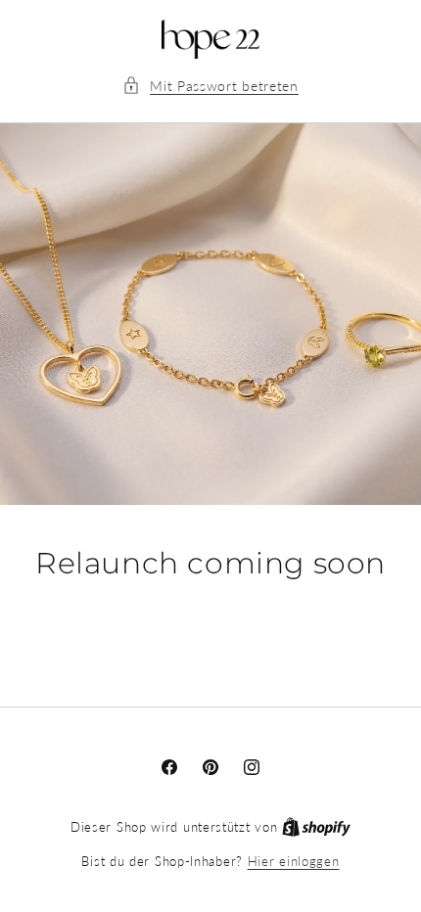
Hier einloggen (294, 861)
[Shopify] (316, 827)
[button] (210, 85)
